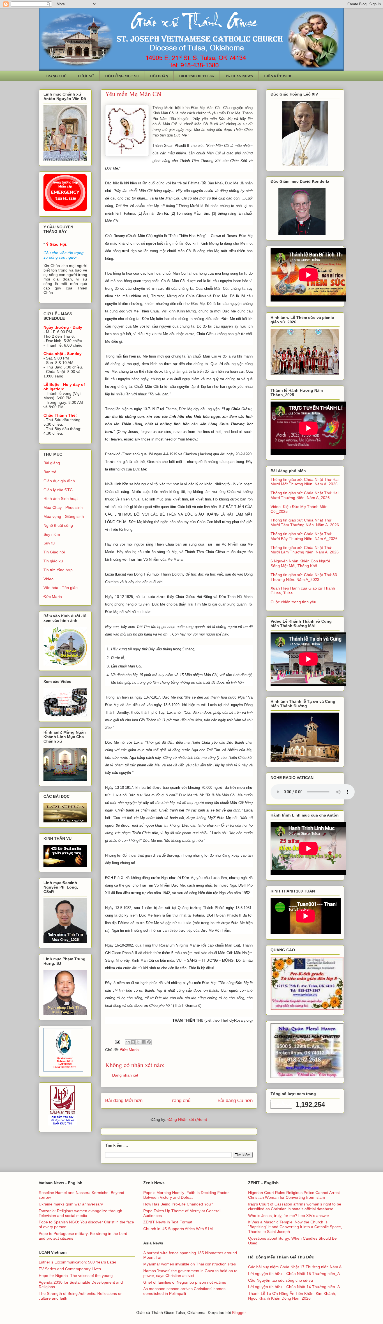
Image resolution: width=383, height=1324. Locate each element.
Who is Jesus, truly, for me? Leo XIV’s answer (288, 1215)
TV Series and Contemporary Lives (70, 1269)
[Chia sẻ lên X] (138, 1042)
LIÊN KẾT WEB (277, 75)
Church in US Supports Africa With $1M (178, 1228)
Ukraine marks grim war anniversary (71, 1204)
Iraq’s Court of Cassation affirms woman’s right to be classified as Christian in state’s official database (294, 1206)
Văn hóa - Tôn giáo (60, 587)
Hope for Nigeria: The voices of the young (76, 1275)
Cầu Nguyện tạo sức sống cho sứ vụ (280, 1280)
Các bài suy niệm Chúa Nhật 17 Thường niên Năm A (295, 1267)
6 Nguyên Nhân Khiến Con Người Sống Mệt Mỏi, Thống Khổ (300, 563)
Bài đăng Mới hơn (123, 1100)
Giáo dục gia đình (59, 481)
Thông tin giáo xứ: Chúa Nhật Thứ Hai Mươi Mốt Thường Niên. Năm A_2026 (304, 481)
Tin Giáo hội (54, 552)
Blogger (239, 1312)
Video (48, 579)
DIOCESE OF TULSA (196, 75)
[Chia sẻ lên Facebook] (143, 1042)
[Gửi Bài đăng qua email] (117, 1041)
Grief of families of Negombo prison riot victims (184, 1282)
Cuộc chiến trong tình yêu (293, 602)
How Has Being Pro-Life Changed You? (178, 1204)
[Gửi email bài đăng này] (127, 1042)
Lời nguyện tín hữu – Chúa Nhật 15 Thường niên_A (294, 1273)
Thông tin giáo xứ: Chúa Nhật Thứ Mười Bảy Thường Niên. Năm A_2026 (304, 536)
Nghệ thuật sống (58, 525)
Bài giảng (51, 463)
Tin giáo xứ (53, 561)
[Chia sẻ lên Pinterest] (149, 1042)
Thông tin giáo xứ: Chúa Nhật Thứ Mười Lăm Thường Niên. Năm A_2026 (305, 550)
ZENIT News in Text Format (167, 1222)
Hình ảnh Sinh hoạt (60, 498)
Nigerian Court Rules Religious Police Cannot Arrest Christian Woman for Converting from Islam (294, 1195)
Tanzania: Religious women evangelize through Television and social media (80, 1213)
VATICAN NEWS (239, 75)
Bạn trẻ (49, 472)
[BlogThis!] (133, 1042)
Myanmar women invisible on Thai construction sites (189, 1264)
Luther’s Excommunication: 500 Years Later (77, 1262)
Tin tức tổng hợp (58, 570)
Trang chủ (180, 1100)
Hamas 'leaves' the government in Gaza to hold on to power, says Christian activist (190, 1273)
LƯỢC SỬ (86, 75)
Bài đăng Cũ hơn (235, 1100)
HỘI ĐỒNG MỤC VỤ (122, 75)
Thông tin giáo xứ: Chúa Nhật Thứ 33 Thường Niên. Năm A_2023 (304, 577)
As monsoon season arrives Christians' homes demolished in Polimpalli (184, 1291)
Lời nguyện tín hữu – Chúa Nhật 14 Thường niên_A (294, 1286)
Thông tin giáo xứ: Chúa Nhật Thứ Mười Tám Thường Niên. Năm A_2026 (305, 522)
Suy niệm (51, 534)
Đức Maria (129, 1049)
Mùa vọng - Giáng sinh (63, 516)
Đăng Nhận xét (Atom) (187, 1119)
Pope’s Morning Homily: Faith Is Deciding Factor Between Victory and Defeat (186, 1195)
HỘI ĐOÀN (159, 75)
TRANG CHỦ (55, 75)
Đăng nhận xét (125, 1075)
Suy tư (49, 543)
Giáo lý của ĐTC (58, 490)
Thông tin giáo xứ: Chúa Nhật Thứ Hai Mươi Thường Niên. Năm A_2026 (304, 495)
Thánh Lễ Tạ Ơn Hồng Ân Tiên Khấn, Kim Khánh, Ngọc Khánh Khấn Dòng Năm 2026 (292, 1295)
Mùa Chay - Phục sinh (63, 507)
